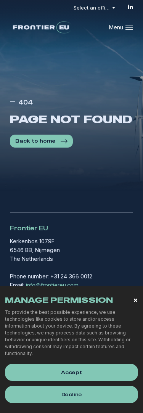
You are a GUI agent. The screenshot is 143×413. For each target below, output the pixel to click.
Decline (71, 394)
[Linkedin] (130, 7)
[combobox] (96, 7)
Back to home (35, 141)
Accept (71, 372)
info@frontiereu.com (52, 285)
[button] (135, 300)
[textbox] (96, 7)
